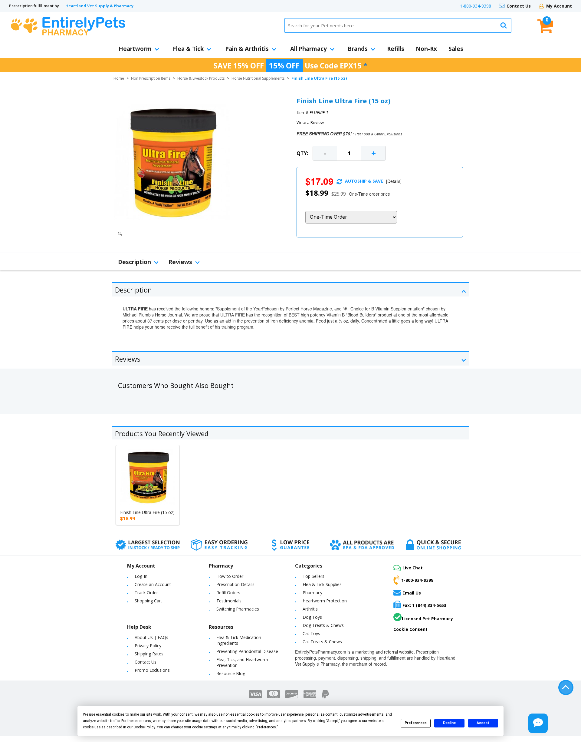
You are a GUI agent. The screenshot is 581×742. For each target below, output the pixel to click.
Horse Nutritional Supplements (257, 78)
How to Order (229, 576)
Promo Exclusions (152, 670)
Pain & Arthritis (247, 49)
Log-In (141, 576)
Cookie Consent (410, 629)
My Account (559, 6)
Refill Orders (228, 592)
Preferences (416, 723)
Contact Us (519, 6)
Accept (483, 723)
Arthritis (310, 609)
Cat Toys (311, 633)
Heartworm (135, 49)
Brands (358, 49)
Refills (395, 49)
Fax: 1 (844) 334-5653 (424, 605)
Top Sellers (313, 576)
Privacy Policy (148, 645)
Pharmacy (312, 592)
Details (393, 181)
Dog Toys (312, 617)
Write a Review (310, 122)
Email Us (411, 593)
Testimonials (228, 601)
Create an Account (153, 584)
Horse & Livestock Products (201, 78)
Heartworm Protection (325, 601)
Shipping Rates (149, 654)
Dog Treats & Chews (323, 625)
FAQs (163, 637)
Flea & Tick (188, 49)
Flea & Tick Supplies (322, 584)
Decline (449, 723)
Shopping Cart (148, 601)
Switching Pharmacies (237, 609)
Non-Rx (426, 49)
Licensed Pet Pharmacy (427, 618)
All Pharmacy (308, 49)
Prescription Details (235, 584)
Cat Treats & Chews (322, 641)
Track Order (146, 592)
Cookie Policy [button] (144, 727)
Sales (455, 49)
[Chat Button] (538, 723)
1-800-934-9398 (475, 6)
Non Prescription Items (150, 78)
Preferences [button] (266, 727)
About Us (144, 637)
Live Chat (412, 568)
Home (118, 78)
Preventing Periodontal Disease (247, 651)
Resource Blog (230, 673)
